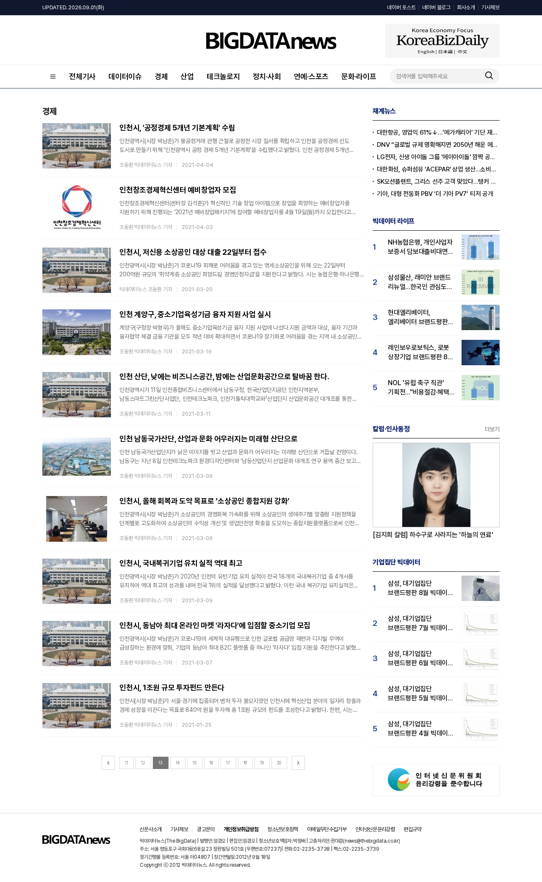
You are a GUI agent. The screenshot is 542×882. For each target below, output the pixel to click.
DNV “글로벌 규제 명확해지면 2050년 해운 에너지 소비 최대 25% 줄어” (438, 145)
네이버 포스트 (401, 7)
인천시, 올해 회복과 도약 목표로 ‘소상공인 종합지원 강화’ (204, 500)
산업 (187, 76)
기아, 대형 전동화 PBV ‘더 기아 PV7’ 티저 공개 (435, 194)
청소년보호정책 (282, 829)
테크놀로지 (223, 76)
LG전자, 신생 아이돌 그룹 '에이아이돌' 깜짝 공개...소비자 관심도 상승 (438, 157)
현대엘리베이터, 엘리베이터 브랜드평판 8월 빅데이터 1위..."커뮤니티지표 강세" (418, 318)
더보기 (492, 429)
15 (194, 762)
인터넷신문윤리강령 (375, 829)
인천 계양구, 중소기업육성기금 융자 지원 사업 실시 (195, 314)
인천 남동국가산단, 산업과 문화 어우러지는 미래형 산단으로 (208, 438)
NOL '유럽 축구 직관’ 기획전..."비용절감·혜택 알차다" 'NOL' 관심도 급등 (418, 388)
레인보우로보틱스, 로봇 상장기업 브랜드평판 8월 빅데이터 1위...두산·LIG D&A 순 (421, 353)
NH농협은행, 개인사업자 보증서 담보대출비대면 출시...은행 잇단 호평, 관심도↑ (420, 247)
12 (143, 762)
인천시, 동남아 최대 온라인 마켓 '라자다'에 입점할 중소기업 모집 (214, 625)
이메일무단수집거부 (326, 829)
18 (245, 762)
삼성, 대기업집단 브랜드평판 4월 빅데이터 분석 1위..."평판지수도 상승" (421, 729)
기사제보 (490, 7)
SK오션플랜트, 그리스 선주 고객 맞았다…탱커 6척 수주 (438, 181)
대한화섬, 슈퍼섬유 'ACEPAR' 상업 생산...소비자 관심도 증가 (438, 169)
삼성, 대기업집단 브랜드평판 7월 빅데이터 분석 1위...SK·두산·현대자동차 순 (421, 624)
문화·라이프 (358, 76)
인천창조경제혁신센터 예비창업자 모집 (177, 189)
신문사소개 (151, 829)
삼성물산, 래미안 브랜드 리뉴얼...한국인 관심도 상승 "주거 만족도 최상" (419, 282)
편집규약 (412, 829)
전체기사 (82, 76)
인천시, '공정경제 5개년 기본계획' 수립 (177, 127)
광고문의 (205, 829)
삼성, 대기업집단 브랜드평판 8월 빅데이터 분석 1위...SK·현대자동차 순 (421, 588)
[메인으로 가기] (76, 842)
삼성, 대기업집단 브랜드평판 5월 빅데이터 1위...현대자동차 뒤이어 (421, 694)
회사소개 (466, 7)
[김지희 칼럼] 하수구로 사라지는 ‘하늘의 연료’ (433, 535)
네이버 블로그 (436, 7)
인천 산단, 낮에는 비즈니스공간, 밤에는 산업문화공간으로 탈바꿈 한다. (224, 376)
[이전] (108, 763)
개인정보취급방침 (241, 829)
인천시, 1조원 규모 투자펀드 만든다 (171, 687)
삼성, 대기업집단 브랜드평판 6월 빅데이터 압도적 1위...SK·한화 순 (421, 659)
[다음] (298, 763)
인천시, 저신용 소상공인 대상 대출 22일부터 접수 (192, 252)
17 (228, 762)
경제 (161, 76)
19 (262, 762)
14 (178, 762)
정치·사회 (267, 76)
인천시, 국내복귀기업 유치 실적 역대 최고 (180, 563)
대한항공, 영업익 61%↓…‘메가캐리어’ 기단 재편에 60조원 (438, 132)
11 (126, 762)
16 (211, 762)
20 (279, 762)
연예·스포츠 (311, 76)
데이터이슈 (125, 76)
